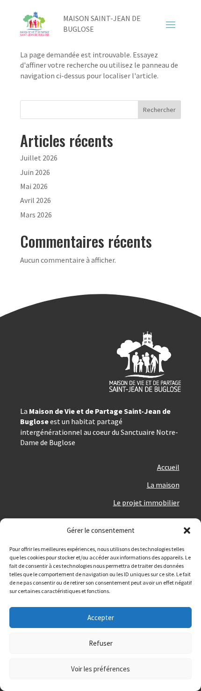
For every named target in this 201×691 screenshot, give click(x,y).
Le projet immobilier (146, 502)
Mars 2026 (36, 214)
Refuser (101, 643)
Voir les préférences (100, 668)
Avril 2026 (35, 200)
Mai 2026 (34, 186)
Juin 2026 (35, 172)
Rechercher (159, 109)
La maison (163, 484)
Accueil (168, 467)
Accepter (100, 617)
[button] (187, 530)
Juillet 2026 (38, 157)
